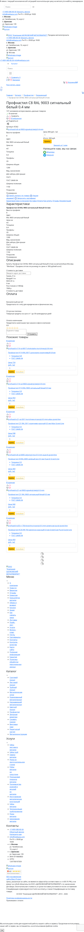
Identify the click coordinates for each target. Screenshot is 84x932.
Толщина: (10, 152)
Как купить (47, 201)
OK (2, 930)
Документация (65, 201)
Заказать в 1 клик (60, 145)
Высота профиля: (13, 132)
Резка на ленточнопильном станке (17, 762)
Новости (13, 588)
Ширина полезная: (14, 183)
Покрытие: (10, 190)
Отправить (32, 334)
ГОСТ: (8, 177)
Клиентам (14, 595)
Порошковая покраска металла (15, 779)
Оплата (40, 201)
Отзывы (56, 201)
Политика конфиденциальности (19, 898)
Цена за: (9, 145)
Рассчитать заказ (13, 85)
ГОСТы (12, 635)
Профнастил (15, 712)
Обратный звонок (17, 832)
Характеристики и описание (17, 201)
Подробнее (20, 372)
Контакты (13, 640)
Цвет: (8, 139)
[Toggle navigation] (10, 73)
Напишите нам (16, 834)
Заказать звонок (23, 12)
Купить (47, 141)
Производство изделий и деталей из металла (15, 789)
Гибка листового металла (14, 747)
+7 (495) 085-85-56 (9, 12)
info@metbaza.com (10, 14)
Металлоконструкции (18, 734)
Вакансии (13, 590)
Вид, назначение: (13, 171)
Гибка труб (14, 752)
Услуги (12, 627)
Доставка (33, 201)
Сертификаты (15, 637)
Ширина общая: (12, 164)
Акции (12, 610)
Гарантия (13, 657)
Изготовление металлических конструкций (16, 799)
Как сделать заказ (13, 615)
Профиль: (10, 158)
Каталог (13, 608)
